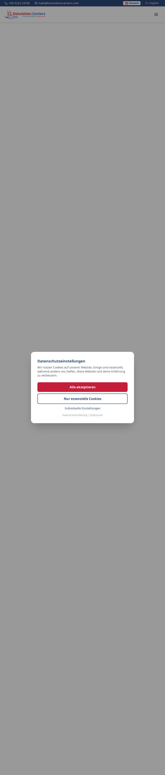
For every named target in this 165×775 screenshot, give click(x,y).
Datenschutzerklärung (74, 415)
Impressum (96, 415)
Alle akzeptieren (83, 387)
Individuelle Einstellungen (82, 408)
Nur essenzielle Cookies (82, 399)
